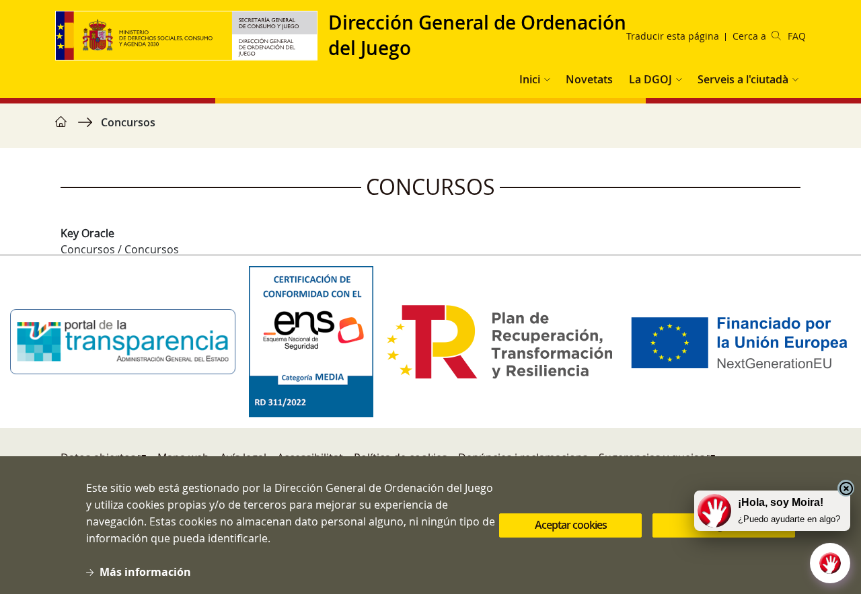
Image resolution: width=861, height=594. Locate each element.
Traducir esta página (672, 36)
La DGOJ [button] (650, 79)
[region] (430, 129)
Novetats (589, 79)
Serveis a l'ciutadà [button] (743, 79)
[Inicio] (191, 35)
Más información (145, 571)
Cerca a (749, 36)
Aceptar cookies (571, 525)
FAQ (797, 36)
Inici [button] (529, 79)
